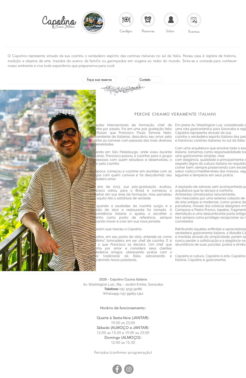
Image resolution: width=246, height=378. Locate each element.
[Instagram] (129, 369)
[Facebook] (117, 369)
